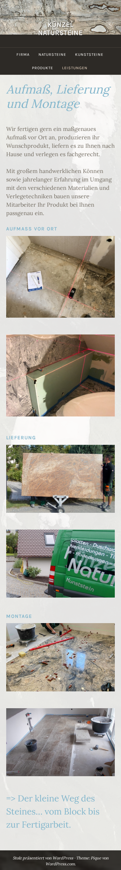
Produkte (42, 67)
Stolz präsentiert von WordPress (43, 858)
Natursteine (52, 54)
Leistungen (74, 67)
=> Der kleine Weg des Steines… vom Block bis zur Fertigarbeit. (53, 811)
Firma (22, 54)
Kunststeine (89, 54)
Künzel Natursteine (60, 28)
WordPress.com (60, 864)
